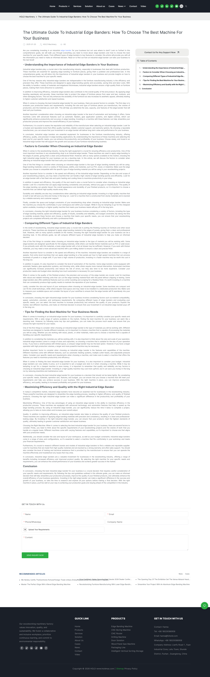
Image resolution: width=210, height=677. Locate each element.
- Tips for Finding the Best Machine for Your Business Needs (163, 80)
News (181, 574)
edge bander (66, 50)
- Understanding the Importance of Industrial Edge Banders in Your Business (163, 68)
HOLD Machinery (27, 16)
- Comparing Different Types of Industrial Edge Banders (163, 76)
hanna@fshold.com (169, 636)
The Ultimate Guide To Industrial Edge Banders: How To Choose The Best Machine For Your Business (84, 16)
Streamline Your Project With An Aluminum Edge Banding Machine (164, 584)
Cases (187, 574)
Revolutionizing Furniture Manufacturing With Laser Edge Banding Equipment (105, 584)
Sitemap (120, 668)
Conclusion (147, 89)
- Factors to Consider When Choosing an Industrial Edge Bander (163, 72)
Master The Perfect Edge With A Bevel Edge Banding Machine (45, 584)
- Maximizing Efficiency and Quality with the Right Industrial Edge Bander (163, 84)
